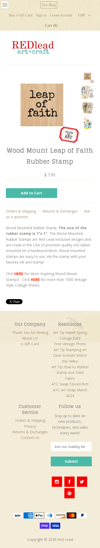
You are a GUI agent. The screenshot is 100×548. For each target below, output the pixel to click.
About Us (30, 338)
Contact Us (30, 437)
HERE (18, 273)
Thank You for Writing (30, 332)
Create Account (61, 15)
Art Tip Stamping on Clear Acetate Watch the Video (70, 355)
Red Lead (65, 539)
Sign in (41, 15)
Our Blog (49, 5)
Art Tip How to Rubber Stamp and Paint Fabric (70, 372)
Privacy (30, 426)
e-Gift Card (30, 343)
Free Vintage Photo (70, 343)
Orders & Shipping (21, 211)
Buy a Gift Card (20, 15)
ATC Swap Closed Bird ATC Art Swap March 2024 (70, 390)
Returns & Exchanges (60, 211)
